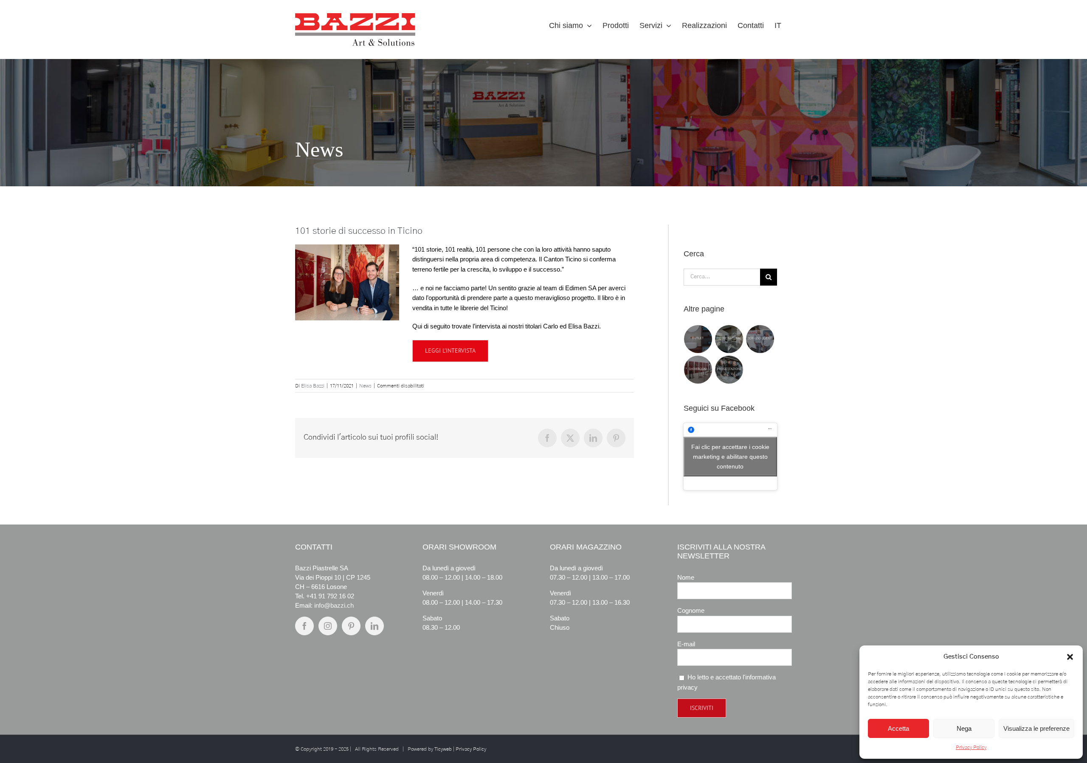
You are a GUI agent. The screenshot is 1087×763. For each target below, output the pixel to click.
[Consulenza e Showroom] (698, 369)
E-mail (686, 644)
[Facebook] (304, 626)
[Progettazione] (729, 369)
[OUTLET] (698, 339)
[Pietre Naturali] (729, 339)
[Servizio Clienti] (760, 339)
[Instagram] (327, 626)
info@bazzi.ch (334, 605)
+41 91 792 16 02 (330, 596)
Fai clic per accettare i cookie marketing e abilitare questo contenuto (730, 456)
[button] (1070, 657)
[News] (543, 122)
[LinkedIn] (374, 626)
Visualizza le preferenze (1036, 728)
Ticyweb (443, 749)
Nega (964, 728)
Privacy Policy (971, 747)
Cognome (690, 610)
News (365, 385)
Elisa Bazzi (312, 385)
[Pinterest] (351, 626)
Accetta (898, 728)
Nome (685, 577)
